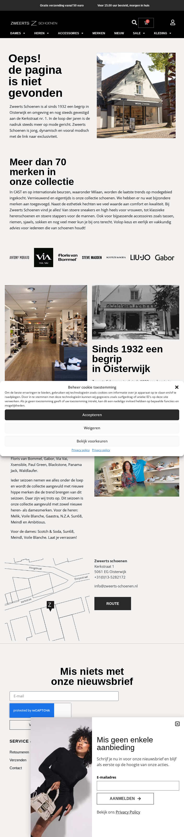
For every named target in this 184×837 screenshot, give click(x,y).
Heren (39, 33)
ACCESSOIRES (68, 33)
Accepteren (92, 414)
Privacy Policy (128, 812)
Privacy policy (81, 450)
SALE (137, 33)
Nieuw (119, 33)
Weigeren (92, 427)
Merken (98, 33)
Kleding (160, 33)
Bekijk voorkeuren (92, 441)
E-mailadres (106, 778)
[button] (176, 387)
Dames (15, 33)
